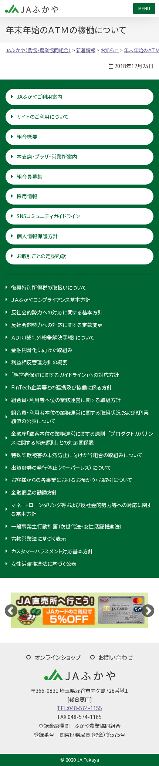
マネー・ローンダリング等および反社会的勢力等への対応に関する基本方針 (81, 509)
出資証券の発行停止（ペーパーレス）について (61, 467)
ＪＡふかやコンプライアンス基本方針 (51, 299)
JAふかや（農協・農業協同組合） (31, 8)
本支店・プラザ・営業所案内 (47, 156)
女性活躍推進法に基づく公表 (44, 563)
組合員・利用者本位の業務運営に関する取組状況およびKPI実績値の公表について (80, 417)
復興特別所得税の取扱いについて (49, 287)
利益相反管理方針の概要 (39, 362)
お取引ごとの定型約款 (41, 256)
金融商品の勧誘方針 (34, 492)
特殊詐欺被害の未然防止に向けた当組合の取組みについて (77, 455)
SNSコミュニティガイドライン (48, 216)
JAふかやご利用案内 (39, 96)
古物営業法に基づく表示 (38, 538)
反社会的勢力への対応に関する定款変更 (57, 324)
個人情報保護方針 (37, 236)
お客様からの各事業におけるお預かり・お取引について (71, 479)
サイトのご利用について (43, 116)
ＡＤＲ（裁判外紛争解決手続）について (53, 337)
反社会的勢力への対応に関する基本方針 (57, 312)
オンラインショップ (57, 657)
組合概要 (27, 136)
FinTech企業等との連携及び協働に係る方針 (61, 387)
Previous (11, 610)
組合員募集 (30, 176)
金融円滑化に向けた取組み (41, 350)
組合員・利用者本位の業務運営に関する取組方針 (66, 400)
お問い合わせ (115, 657)
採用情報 (27, 196)
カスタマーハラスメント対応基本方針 (52, 551)
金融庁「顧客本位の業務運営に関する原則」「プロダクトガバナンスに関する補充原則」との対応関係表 (82, 438)
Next (148, 610)
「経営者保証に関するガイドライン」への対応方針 (65, 374)
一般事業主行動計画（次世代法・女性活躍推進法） (66, 526)
